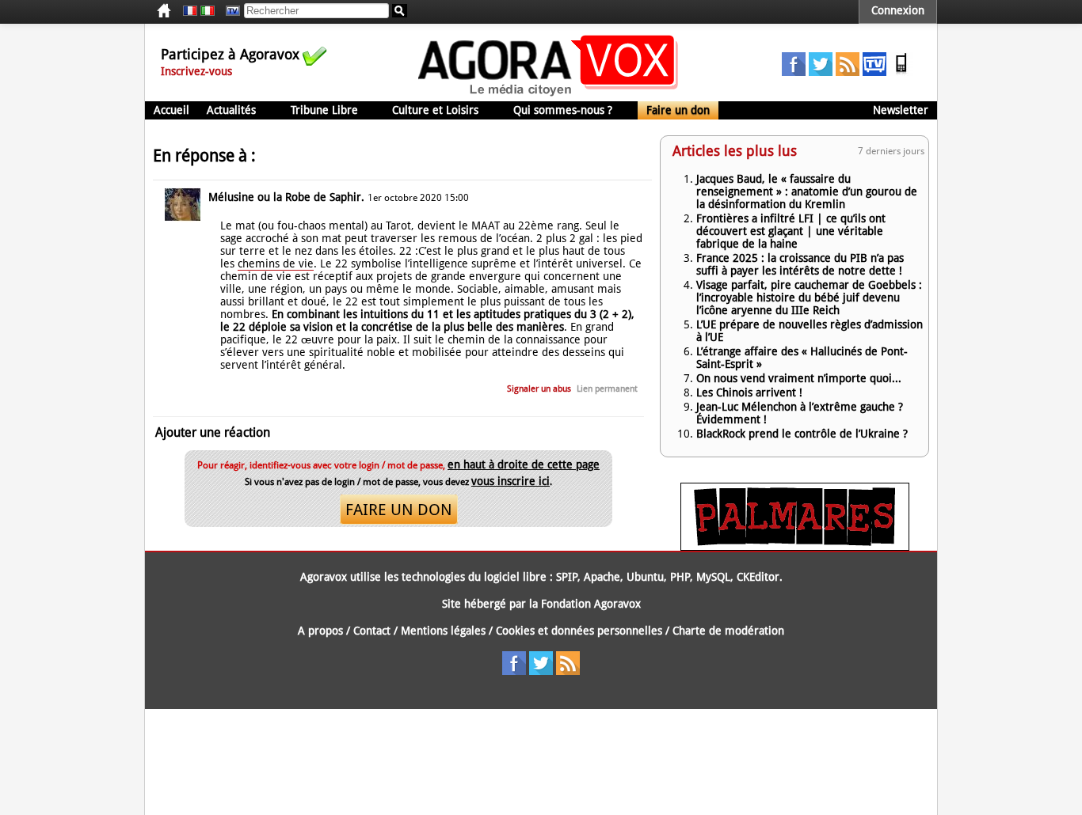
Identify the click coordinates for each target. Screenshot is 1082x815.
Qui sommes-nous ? (562, 110)
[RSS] (847, 72)
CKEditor (758, 576)
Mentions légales (443, 630)
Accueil (171, 110)
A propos (320, 630)
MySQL (713, 576)
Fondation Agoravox (591, 603)
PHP (680, 576)
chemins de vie (276, 263)
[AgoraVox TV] (874, 72)
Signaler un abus (539, 389)
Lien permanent (607, 389)
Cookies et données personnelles (579, 630)
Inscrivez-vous (196, 71)
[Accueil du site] (548, 95)
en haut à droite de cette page (524, 464)
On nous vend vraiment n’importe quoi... (798, 378)
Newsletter (900, 110)
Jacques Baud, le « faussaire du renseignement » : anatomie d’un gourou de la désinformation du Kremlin (806, 191)
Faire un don (678, 110)
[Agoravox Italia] (207, 11)
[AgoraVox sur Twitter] (820, 72)
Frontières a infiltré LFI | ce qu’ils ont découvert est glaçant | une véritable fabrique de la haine (791, 231)
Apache (602, 576)
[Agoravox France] (190, 11)
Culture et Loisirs (435, 110)
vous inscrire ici (510, 481)
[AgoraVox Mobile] (901, 72)
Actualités (231, 110)
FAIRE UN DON (398, 509)
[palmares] (794, 546)
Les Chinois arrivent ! (749, 392)
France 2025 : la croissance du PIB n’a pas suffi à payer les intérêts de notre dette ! (800, 264)
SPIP (566, 576)
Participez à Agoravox (230, 54)
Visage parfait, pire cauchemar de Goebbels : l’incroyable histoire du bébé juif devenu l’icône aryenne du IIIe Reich (809, 298)
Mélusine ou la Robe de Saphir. (286, 197)
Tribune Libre (324, 110)
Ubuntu (645, 576)
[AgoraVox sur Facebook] (794, 72)
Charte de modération (728, 630)
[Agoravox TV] (229, 11)
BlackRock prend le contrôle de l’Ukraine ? (802, 433)
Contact (372, 630)
